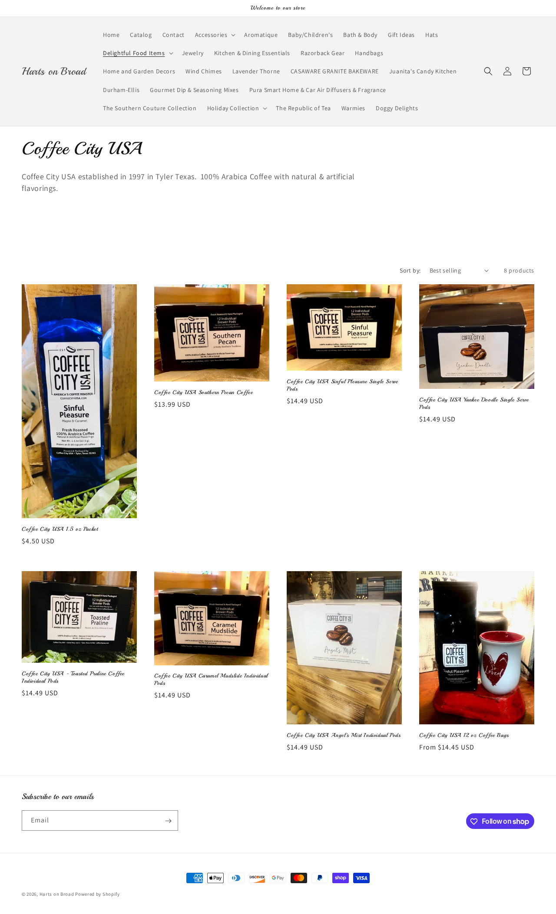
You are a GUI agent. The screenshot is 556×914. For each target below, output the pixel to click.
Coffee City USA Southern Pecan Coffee (203, 392)
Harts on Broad (57, 894)
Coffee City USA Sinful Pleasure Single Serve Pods (342, 385)
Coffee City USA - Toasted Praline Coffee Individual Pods (73, 677)
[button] (214, 35)
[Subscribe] (168, 821)
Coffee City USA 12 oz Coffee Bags (464, 735)
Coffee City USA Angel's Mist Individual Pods (343, 735)
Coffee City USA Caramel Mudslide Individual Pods (211, 679)
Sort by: (410, 270)
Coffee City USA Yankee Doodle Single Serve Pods (474, 403)
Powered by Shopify (97, 894)
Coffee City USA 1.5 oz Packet (60, 529)
